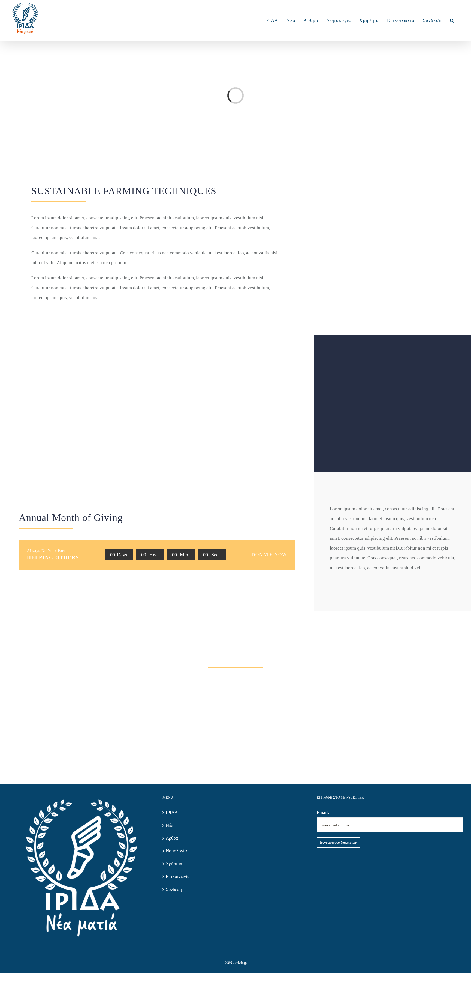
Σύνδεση (174, 889)
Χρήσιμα (174, 863)
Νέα (169, 825)
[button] (452, 20)
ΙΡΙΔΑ (172, 812)
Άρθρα (172, 838)
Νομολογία (176, 850)
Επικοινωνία (178, 876)
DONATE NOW (269, 554)
